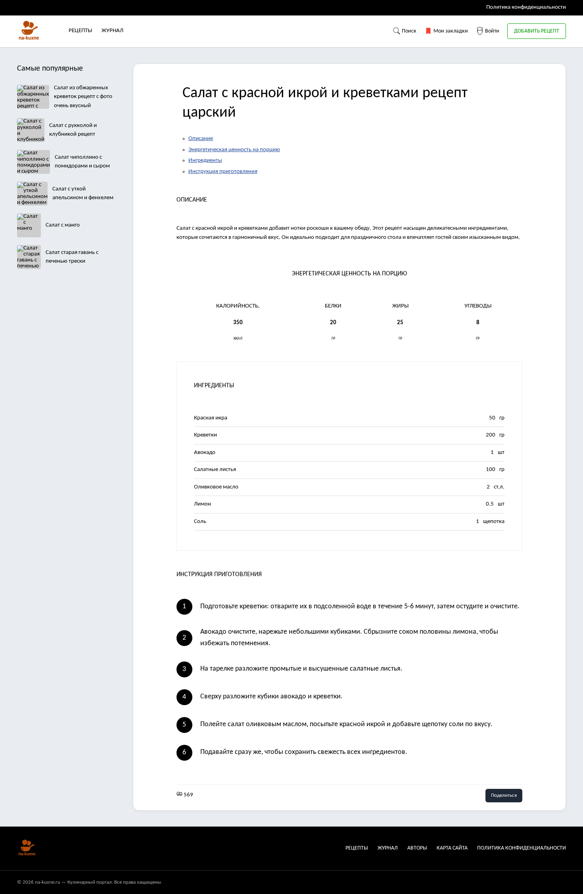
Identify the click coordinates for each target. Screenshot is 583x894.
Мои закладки (450, 31)
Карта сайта (452, 848)
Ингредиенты (205, 160)
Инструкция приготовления (222, 172)
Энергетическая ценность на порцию (234, 150)
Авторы (417, 848)
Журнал (112, 31)
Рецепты (80, 31)
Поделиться (504, 795)
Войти (491, 31)
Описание (200, 139)
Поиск (408, 31)
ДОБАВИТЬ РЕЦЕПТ (536, 31)
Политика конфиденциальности (526, 7)
